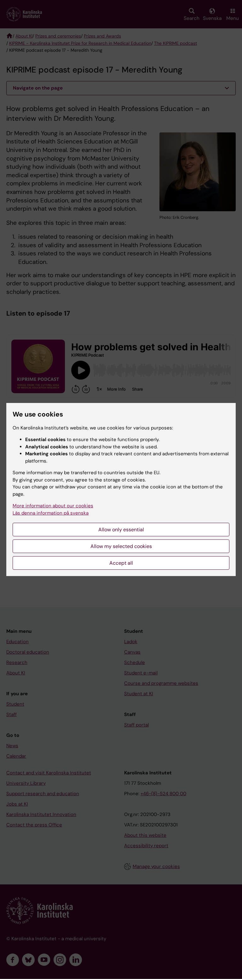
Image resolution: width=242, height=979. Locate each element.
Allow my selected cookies (121, 546)
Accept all (121, 563)
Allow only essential (121, 529)
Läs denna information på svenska (51, 513)
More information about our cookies (53, 506)
